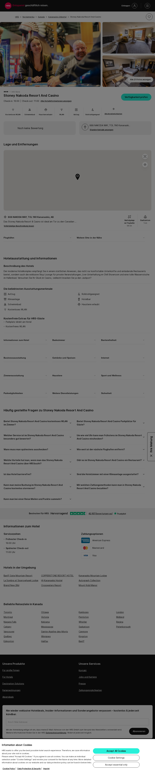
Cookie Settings (116, 757)
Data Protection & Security (29, 768)
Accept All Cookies (116, 751)
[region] (77, 755)
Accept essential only (116, 764)
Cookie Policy (9, 768)
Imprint (46, 768)
